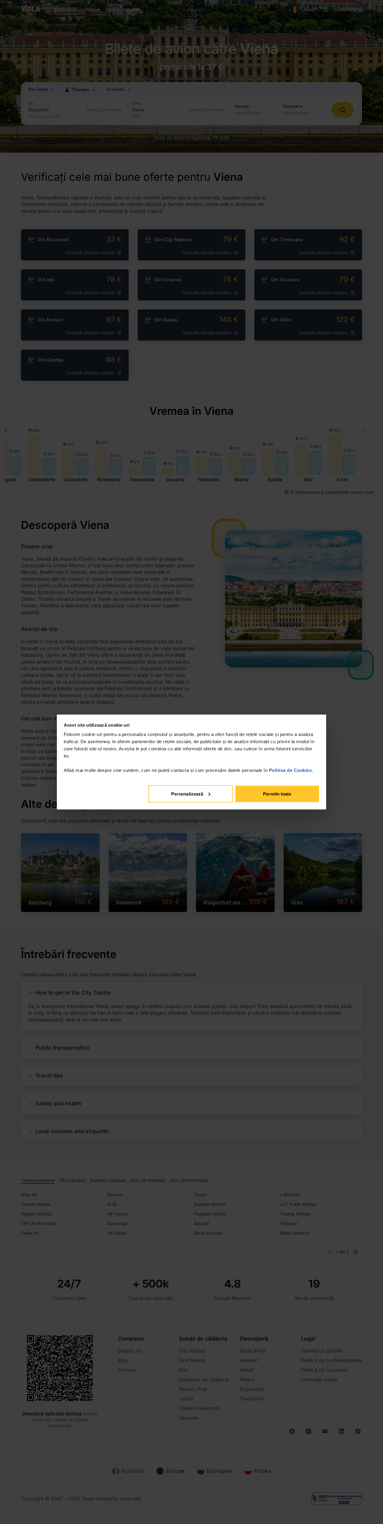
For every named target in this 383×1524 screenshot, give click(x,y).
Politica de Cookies (290, 770)
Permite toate (277, 793)
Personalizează (187, 793)
